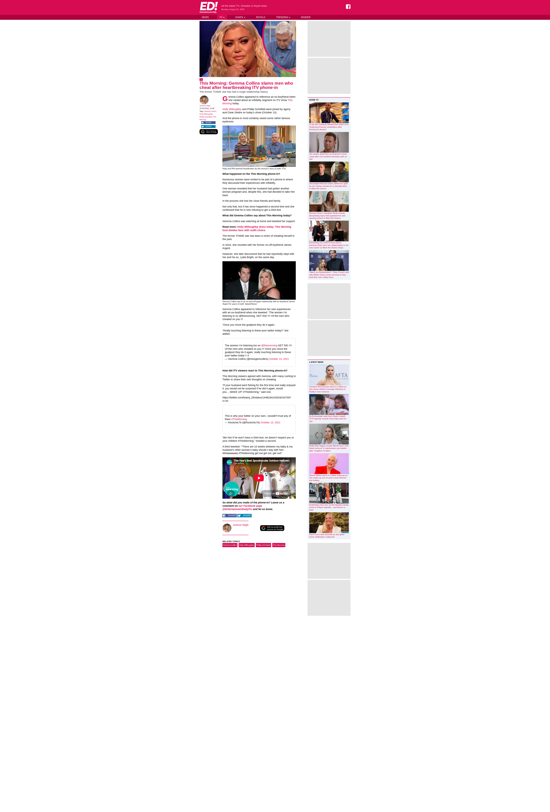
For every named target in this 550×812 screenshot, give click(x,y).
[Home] (209, 7)
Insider (306, 17)
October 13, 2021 (279, 359)
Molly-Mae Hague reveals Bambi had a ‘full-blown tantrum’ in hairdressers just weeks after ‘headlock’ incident (329, 448)
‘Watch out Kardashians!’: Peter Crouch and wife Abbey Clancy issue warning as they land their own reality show (329, 274)
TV (222, 17)
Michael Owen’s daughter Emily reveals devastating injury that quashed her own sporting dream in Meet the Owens (327, 215)
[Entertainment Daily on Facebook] (348, 7)
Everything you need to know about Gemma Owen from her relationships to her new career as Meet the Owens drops (329, 245)
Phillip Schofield (206, 117)
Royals (260, 17)
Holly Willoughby (206, 114)
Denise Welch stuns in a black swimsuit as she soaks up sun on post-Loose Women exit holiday (328, 477)
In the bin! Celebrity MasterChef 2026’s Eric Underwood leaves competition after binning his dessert (329, 127)
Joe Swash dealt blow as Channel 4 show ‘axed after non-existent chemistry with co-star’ (328, 156)
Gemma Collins (210, 111)
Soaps (240, 17)
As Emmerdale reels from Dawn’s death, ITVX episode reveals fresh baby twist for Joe (327, 418)
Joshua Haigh (205, 106)
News (205, 17)
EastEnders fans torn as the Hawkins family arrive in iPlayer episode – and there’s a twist (328, 507)
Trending (283, 17)
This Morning (279, 545)
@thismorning (269, 345)
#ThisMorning (239, 419)
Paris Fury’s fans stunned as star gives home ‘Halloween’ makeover (326, 535)
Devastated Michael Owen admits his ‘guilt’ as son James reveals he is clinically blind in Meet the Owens (328, 186)
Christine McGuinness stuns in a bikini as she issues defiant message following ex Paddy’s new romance (327, 389)
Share (208, 123)
